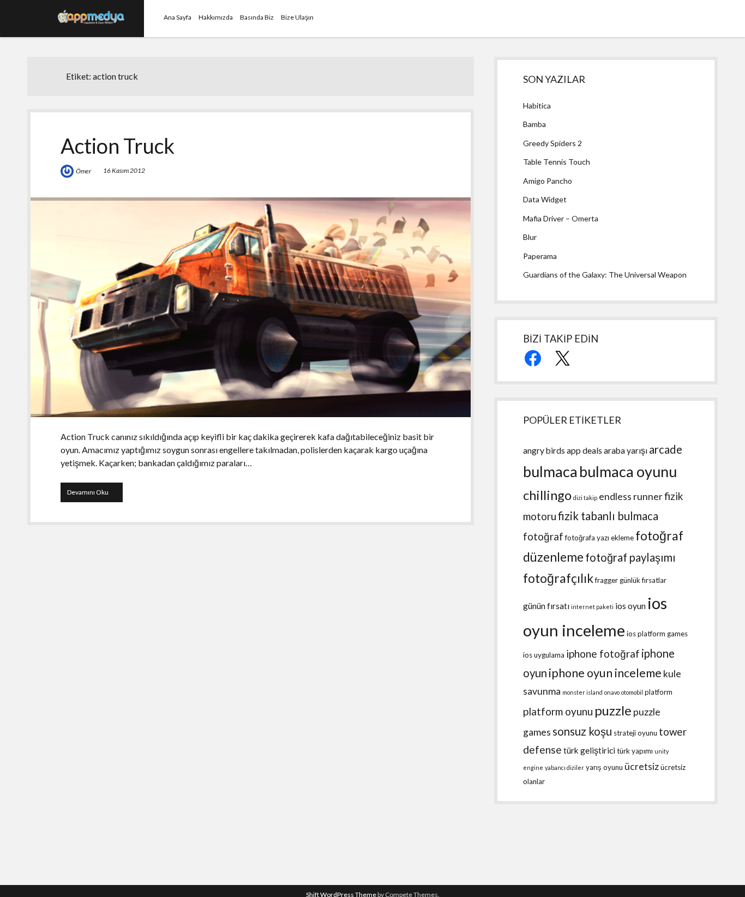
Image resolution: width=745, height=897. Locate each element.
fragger (606, 580)
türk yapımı (635, 751)
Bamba (534, 124)
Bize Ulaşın (297, 17)
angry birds (544, 450)
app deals (584, 450)
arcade (665, 449)
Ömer (83, 171)
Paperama (540, 256)
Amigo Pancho (547, 180)
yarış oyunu (604, 767)
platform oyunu (558, 711)
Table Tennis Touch (556, 161)
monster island (582, 692)
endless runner (631, 496)
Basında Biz (257, 17)
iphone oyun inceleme (605, 673)
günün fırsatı (546, 606)
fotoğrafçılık (558, 578)
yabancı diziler (564, 767)
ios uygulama (543, 655)
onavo (612, 692)
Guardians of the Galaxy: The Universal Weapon (605, 274)
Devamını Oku (95, 494)
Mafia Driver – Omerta (560, 218)
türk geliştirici (589, 750)
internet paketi (592, 606)
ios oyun (630, 606)
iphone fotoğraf (603, 653)
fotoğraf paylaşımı (630, 557)
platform (658, 692)
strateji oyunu (635, 733)
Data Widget (545, 199)
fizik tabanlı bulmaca (608, 515)
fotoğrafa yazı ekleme (599, 537)
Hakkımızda (216, 17)
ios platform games (657, 633)
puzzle (613, 710)
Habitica (537, 105)
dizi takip (585, 497)
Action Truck (118, 145)
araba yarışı (625, 450)
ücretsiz (641, 766)
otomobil (632, 692)
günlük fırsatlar (643, 580)
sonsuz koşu (582, 731)
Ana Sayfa (177, 17)
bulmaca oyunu (628, 471)
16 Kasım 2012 (124, 170)
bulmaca (550, 471)
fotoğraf (543, 536)
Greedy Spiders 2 (552, 143)
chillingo (547, 495)
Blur (530, 237)
